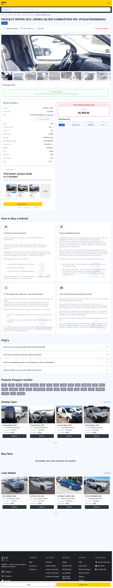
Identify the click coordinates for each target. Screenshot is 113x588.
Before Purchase (84, 569)
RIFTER (21, 393)
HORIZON (86, 385)
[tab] (54, 442)
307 (26, 385)
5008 (28, 389)
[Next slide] (107, 51)
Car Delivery (66, 573)
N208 (4, 389)
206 (49, 385)
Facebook (8, 576)
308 (57, 389)
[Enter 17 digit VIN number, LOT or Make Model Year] (108, 9)
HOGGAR (100, 389)
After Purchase (84, 573)
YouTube (8, 580)
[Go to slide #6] (66, 76)
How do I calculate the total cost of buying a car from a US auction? (29, 362)
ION (63, 389)
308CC (5, 393)
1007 (49, 389)
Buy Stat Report (44, 119)
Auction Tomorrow (52, 569)
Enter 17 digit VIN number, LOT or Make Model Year (25, 9)
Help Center (83, 566)
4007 (83, 389)
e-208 (63, 385)
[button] (6, 9)
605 (95, 385)
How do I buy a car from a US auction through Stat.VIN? (24, 347)
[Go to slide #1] (6, 76)
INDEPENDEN (39, 389)
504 (56, 385)
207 (70, 389)
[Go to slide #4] (42, 76)
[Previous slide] (4, 51)
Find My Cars (21, 204)
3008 (91, 389)
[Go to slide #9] (102, 76)
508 (4, 385)
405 (13, 393)
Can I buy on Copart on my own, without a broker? (23, 355)
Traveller (34, 385)
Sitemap (81, 580)
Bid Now (14, 436)
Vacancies (32, 569)
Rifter (19, 385)
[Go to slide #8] (90, 76)
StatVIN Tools (67, 566)
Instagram (8, 572)
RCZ (102, 385)
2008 (11, 385)
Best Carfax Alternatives (66, 577)
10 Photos (105, 68)
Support (81, 576)
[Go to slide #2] (18, 76)
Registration (83, 584)
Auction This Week (52, 573)
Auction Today (51, 566)
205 (78, 385)
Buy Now (49, 562)
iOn (77, 389)
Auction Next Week (52, 576)
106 (42, 385)
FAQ (80, 562)
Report (64, 562)
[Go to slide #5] (54, 76)
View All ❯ (107, 402)
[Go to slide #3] (30, 76)
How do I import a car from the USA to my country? (23, 370)
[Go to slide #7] (78, 76)
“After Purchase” (72, 325)
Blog (30, 562)
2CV (71, 385)
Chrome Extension (104, 562)
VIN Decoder (66, 569)
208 (22, 389)
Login (28, 584)
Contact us (33, 566)
